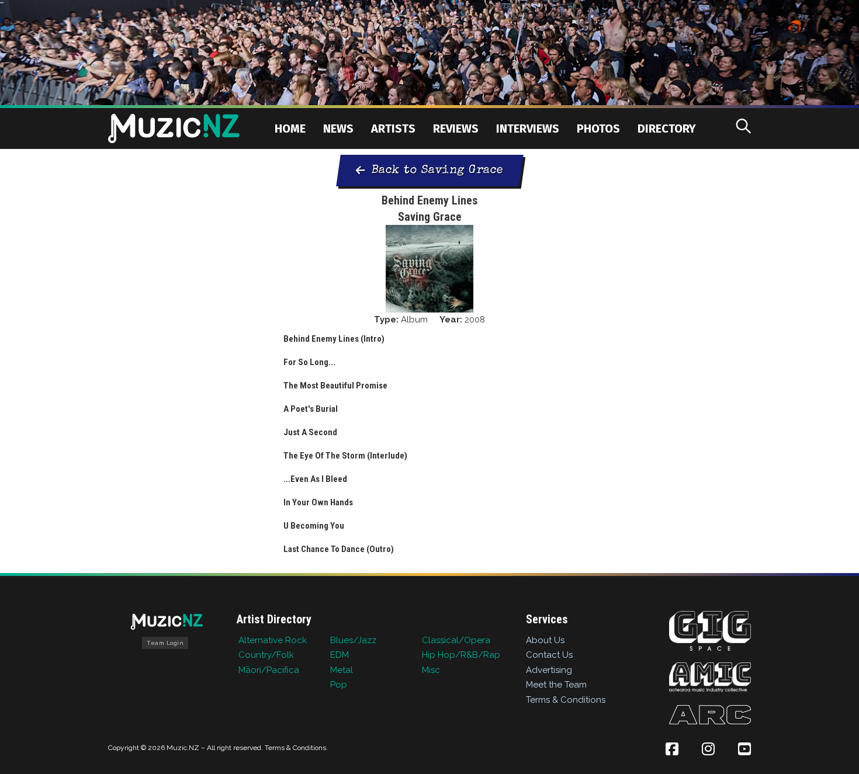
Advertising (549, 670)
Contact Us (549, 655)
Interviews (527, 129)
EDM (339, 655)
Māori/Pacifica (268, 670)
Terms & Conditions (565, 700)
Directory (667, 129)
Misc (431, 670)
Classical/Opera (456, 640)
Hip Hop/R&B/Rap (461, 655)
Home (290, 129)
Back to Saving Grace (437, 170)
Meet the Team (556, 684)
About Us (545, 640)
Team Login (165, 643)
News (338, 129)
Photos (598, 129)
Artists (393, 129)
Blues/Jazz (353, 640)
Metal (341, 670)
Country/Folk (266, 655)
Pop (338, 684)
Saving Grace (430, 217)
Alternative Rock (272, 640)
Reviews (456, 129)
